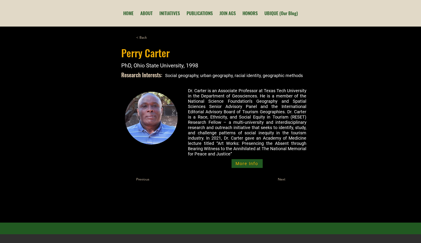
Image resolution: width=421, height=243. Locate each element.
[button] (146, 13)
